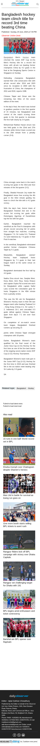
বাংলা (17, 1)
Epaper (22, 1)
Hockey (26, 57)
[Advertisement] (20, 160)
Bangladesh (8, 57)
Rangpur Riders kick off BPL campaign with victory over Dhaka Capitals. (19, 554)
